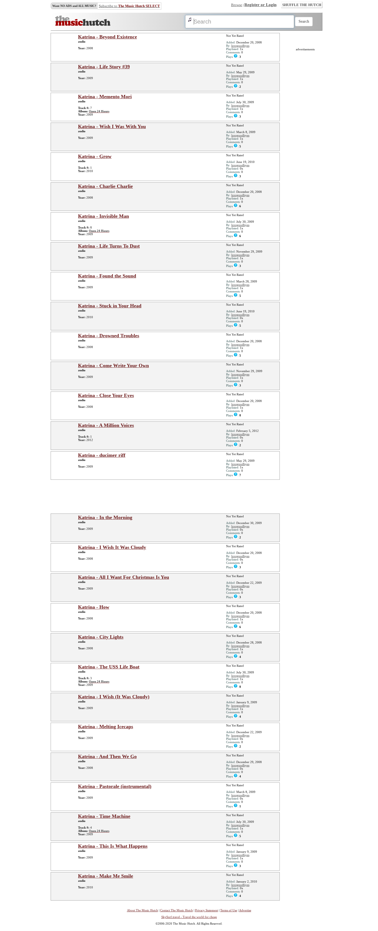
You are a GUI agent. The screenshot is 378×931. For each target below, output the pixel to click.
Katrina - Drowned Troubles (108, 335)
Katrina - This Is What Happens (112, 846)
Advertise (245, 910)
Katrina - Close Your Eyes (106, 395)
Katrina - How (93, 607)
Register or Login (260, 4)
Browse (236, 5)
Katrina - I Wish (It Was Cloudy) (113, 696)
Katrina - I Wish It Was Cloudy (112, 547)
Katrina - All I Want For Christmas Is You (123, 577)
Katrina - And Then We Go (107, 756)
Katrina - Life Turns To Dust (109, 246)
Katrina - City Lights (100, 637)
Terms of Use (228, 910)
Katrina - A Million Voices (106, 425)
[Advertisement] (167, 496)
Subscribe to (129, 6)
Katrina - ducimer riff (101, 455)
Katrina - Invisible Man (103, 216)
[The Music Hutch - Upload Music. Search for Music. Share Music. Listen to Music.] (82, 24)
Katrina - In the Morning (105, 517)
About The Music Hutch (142, 910)
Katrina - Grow (95, 156)
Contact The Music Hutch (176, 910)
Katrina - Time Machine (104, 816)
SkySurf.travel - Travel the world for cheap (189, 917)
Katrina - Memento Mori (105, 96)
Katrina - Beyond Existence (107, 37)
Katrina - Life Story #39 (104, 66)
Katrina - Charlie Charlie (105, 186)
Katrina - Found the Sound (107, 276)
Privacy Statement (206, 910)
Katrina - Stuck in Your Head (109, 305)
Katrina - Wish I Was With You (112, 126)
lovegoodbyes (240, 45)
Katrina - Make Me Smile (105, 876)
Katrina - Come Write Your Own (113, 365)
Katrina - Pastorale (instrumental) (114, 786)
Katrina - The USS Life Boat (108, 667)
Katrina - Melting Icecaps (105, 726)
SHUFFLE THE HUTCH (301, 5)
